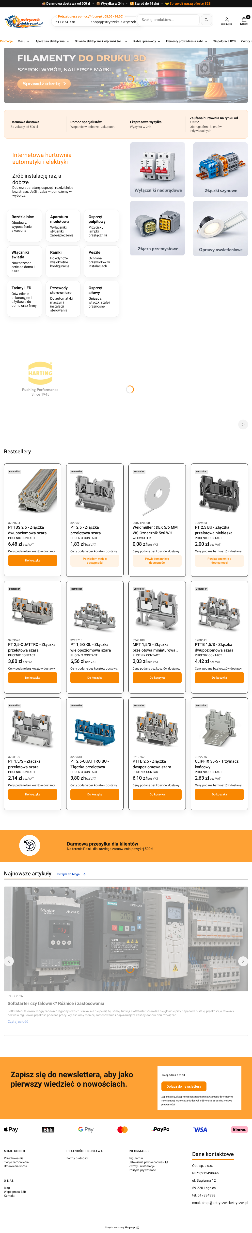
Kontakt (9, 1195)
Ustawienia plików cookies (146, 1162)
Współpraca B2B (15, 1192)
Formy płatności (77, 1158)
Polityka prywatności (143, 1170)
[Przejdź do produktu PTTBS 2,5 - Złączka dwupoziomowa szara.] (32, 493)
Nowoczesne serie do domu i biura (23, 261)
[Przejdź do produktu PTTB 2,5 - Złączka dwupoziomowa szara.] (157, 727)
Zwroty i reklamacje (142, 1166)
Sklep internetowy (120, 1227)
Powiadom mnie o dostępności (95, 560)
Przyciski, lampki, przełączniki (98, 225)
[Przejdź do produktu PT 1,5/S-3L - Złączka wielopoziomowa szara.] (94, 610)
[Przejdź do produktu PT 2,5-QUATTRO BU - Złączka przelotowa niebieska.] (94, 727)
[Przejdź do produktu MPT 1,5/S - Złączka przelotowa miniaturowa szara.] (157, 610)
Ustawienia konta (15, 1166)
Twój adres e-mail (173, 1075)
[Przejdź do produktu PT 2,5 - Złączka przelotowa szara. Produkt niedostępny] (94, 493)
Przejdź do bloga (68, 874)
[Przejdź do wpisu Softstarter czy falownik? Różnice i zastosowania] (126, 939)
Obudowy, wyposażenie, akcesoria (23, 223)
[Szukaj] (206, 19)
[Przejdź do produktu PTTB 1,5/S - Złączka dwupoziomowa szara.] (219, 610)
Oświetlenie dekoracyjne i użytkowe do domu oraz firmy (24, 297)
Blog (7, 1188)
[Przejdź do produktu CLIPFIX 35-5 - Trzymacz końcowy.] (219, 727)
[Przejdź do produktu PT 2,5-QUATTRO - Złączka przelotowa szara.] (32, 610)
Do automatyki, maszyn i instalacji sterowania (61, 299)
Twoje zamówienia (16, 1162)
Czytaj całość (18, 1021)
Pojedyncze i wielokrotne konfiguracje (59, 259)
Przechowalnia (14, 1158)
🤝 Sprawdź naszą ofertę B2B (188, 4)
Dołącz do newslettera (184, 1086)
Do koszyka (32, 560)
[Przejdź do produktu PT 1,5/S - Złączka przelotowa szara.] (32, 727)
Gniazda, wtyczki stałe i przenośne (99, 297)
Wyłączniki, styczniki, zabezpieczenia (62, 225)
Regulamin (136, 1158)
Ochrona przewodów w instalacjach (99, 259)
